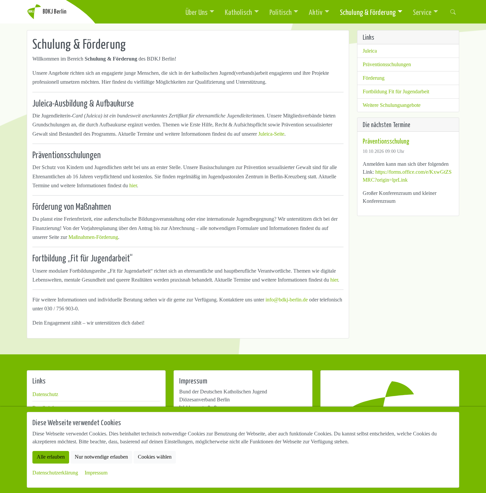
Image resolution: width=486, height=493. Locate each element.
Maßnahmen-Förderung (93, 237)
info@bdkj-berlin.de (286, 299)
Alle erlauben (51, 457)
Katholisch (238, 12)
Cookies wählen (155, 457)
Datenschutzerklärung (55, 472)
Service (422, 12)
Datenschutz (45, 394)
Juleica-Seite (271, 134)
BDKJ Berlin (54, 11)
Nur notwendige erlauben (101, 457)
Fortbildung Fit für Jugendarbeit (396, 91)
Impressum (96, 472)
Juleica (370, 51)
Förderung (374, 78)
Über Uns (196, 12)
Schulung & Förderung (368, 12)
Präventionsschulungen (387, 64)
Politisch (280, 12)
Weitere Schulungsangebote (392, 105)
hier (133, 185)
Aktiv (316, 12)
